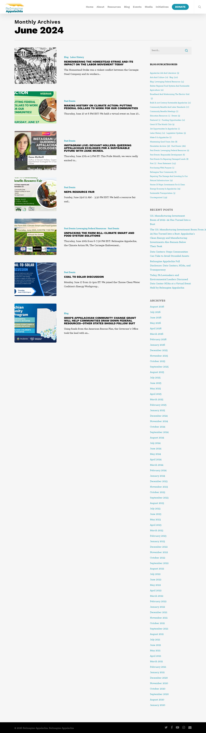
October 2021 (157, 623)
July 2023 (155, 508)
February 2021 (158, 666)
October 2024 (157, 426)
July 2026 (155, 312)
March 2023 (156, 530)
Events (137, 7)
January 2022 (157, 606)
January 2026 (157, 344)
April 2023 (155, 524)
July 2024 (155, 443)
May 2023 (155, 519)
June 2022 (155, 579)
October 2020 (157, 688)
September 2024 (159, 432)
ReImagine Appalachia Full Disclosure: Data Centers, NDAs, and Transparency (170, 265)
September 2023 (159, 497)
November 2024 (159, 421)
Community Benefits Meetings (164, 111)
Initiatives (162, 7)
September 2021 (159, 628)
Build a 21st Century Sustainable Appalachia (170, 103)
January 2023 (157, 541)
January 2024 (157, 475)
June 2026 (155, 317)
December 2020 (159, 677)
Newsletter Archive (160, 146)
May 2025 (155, 388)
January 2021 (157, 672)
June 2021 (155, 644)
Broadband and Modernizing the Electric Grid (169, 96)
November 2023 (159, 486)
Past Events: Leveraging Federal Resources (85, 228)
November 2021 (159, 617)
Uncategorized (158, 197)
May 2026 (155, 322)
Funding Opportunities (173, 120)
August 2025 (157, 372)
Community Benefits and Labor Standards (169, 107)
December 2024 (159, 415)
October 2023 (157, 492)
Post (153, 163)
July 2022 (155, 574)
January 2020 (157, 705)
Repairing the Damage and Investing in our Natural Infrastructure (169, 178)
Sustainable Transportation (162, 193)
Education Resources (160, 116)
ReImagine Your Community (163, 172)
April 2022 (155, 590)
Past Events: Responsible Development (167, 155)
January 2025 (157, 410)
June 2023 (155, 513)
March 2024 (156, 464)
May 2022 (155, 584)
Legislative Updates (176, 133)
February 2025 (158, 404)
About (100, 7)
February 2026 (158, 339)
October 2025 (157, 361)
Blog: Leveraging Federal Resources (167, 82)
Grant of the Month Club (162, 124)
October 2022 (157, 557)
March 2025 (156, 399)
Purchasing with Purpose (162, 168)
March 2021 (156, 661)
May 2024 (155, 453)
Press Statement (167, 163)
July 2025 (155, 377)
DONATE (180, 7)
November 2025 (159, 355)
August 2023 (157, 503)
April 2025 (155, 393)
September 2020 (159, 694)
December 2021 (158, 612)
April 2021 (155, 655)
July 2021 (155, 639)
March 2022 (156, 595)
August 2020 (157, 699)
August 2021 (157, 634)
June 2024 (155, 448)
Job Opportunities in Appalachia (165, 129)
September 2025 (159, 366)
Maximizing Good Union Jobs (163, 142)
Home (89, 7)
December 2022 (159, 546)
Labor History (77, 57)
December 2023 (159, 481)
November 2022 (159, 552)
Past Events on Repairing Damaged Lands (169, 159)
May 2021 (155, 650)
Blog (127, 7)
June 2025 (155, 382)
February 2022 (158, 601)
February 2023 (158, 535)
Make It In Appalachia (160, 137)
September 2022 (159, 563)
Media (149, 7)
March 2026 (156, 333)
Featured (155, 120)
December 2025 (159, 350)
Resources (114, 7)
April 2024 (156, 459)
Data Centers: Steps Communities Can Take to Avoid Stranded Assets (170, 253)
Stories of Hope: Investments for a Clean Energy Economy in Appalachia (167, 186)
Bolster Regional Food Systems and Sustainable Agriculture (169, 88)
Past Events (69, 101)
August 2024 (157, 437)
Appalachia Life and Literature (164, 73)
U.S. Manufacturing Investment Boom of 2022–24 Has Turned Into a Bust (170, 220)
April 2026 (156, 328)
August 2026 (157, 306)
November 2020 (159, 683)
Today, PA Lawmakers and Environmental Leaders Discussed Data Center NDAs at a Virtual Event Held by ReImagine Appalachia (170, 281)
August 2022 (157, 568)
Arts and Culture (159, 77)
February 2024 (158, 470)
